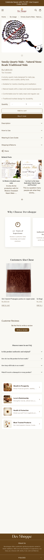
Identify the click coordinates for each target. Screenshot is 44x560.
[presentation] (21, 199)
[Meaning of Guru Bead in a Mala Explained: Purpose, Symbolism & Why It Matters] (32, 169)
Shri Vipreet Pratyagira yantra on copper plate (18, 299)
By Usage (13, 17)
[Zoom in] (38, 48)
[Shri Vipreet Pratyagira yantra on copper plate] (18, 280)
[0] (40, 10)
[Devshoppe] (22, 10)
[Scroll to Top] (40, 549)
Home (4, 17)
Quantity (5, 104)
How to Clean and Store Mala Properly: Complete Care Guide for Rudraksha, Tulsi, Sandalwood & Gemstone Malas (11, 185)
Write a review (22, 330)
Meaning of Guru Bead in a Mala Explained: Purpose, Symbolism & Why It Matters (32, 184)
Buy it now (22, 116)
